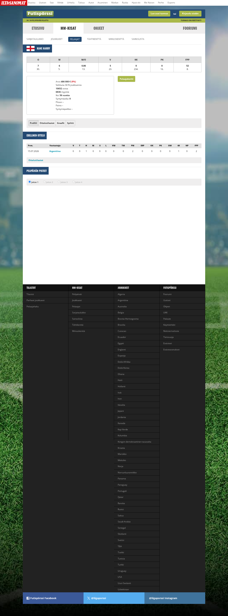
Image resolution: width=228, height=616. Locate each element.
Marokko (122, 454)
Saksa (121, 515)
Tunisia (121, 558)
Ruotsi (121, 509)
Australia (122, 306)
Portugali (122, 491)
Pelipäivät (77, 294)
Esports (171, 2)
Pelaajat (75, 39)
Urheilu (70, 2)
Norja (120, 466)
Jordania (122, 417)
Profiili (33, 123)
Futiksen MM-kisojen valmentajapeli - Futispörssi (68, 14)
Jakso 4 (78, 182)
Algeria (121, 294)
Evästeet (167, 343)
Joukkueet (57, 39)
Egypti (121, 343)
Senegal (122, 527)
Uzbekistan (123, 589)
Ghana (121, 374)
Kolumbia (122, 435)
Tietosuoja (168, 337)
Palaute (167, 318)
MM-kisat (68, 28)
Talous (81, 2)
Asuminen (103, 2)
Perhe (161, 2)
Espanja (122, 355)
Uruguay (122, 570)
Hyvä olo (136, 2)
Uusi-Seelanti (124, 583)
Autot (91, 2)
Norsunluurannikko (127, 472)
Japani (121, 410)
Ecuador (122, 337)
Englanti (122, 349)
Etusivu (31, 2)
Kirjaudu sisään (190, 13)
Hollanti (121, 386)
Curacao (122, 331)
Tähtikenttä (94, 39)
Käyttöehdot (169, 324)
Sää (52, 2)
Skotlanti (122, 533)
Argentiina (55, 151)
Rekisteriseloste (171, 331)
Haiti (120, 380)
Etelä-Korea (123, 367)
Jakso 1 (34, 182)
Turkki (121, 564)
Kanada (121, 423)
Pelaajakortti (126, 78)
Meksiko (122, 460)
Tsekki (121, 552)
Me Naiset (149, 2)
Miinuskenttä (116, 39)
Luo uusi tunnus (159, 13)
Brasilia (121, 324)
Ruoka (125, 2)
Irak (119, 392)
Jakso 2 (49, 182)
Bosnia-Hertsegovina (128, 318)
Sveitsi (121, 540)
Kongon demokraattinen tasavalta (134, 441)
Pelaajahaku (33, 306)
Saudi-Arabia (124, 521)
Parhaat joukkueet (36, 300)
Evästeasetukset (171, 349)
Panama (122, 478)
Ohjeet (99, 28)
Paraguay (122, 484)
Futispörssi (169, 287)
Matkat (114, 2)
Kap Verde (123, 429)
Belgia (121, 312)
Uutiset (42, 2)
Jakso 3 (64, 182)
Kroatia (121, 447)
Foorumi (190, 28)
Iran (120, 398)
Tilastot (31, 287)
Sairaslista (138, 39)
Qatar (120, 497)
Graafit (60, 123)
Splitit (70, 123)
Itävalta (121, 404)
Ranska (121, 503)
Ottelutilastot (47, 123)
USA (120, 576)
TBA (120, 546)
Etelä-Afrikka (124, 361)
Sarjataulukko (35, 39)
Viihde (60, 2)
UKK (165, 312)
